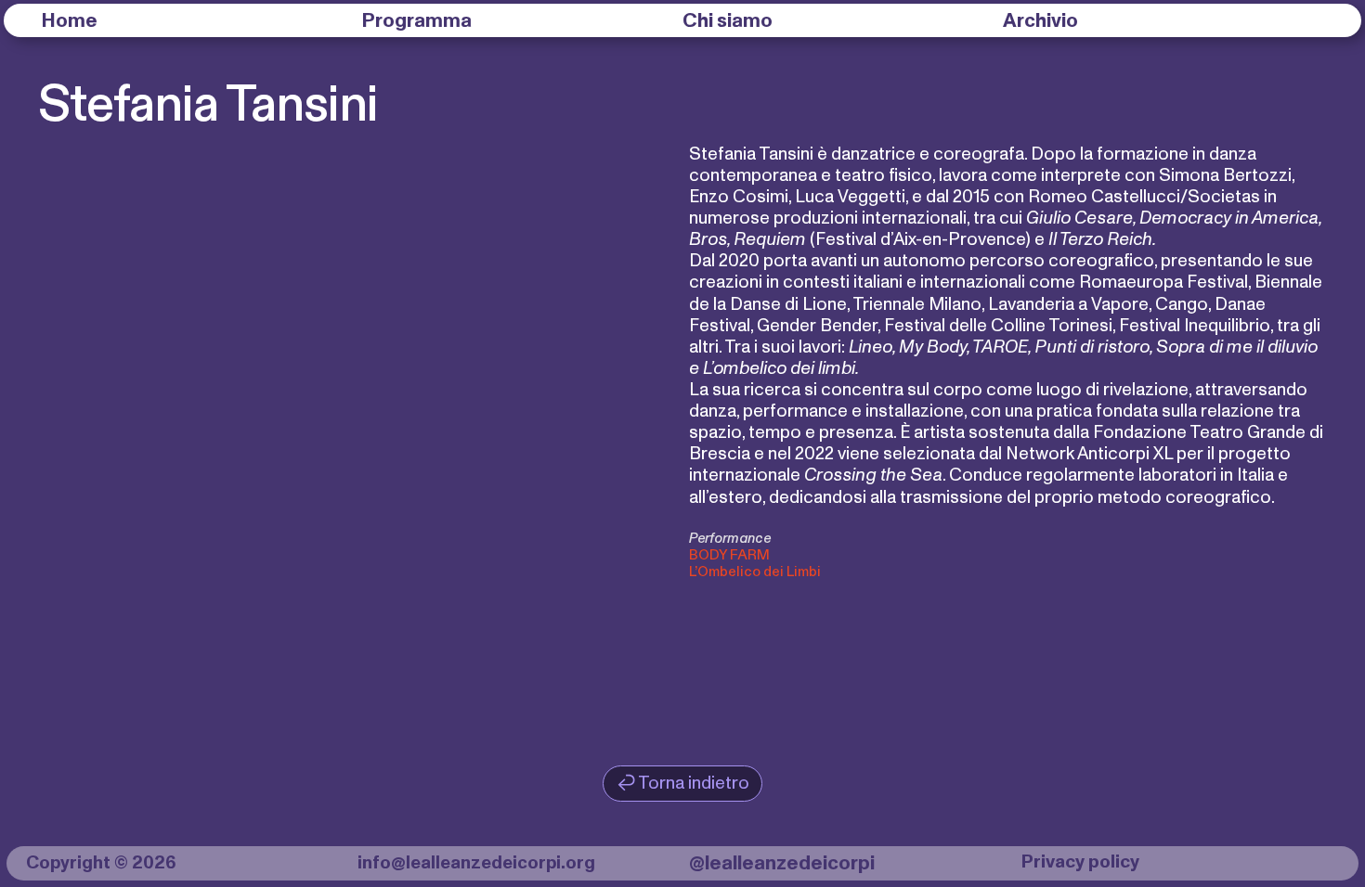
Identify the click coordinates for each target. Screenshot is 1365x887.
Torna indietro (693, 783)
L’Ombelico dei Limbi (755, 571)
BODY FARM (729, 555)
